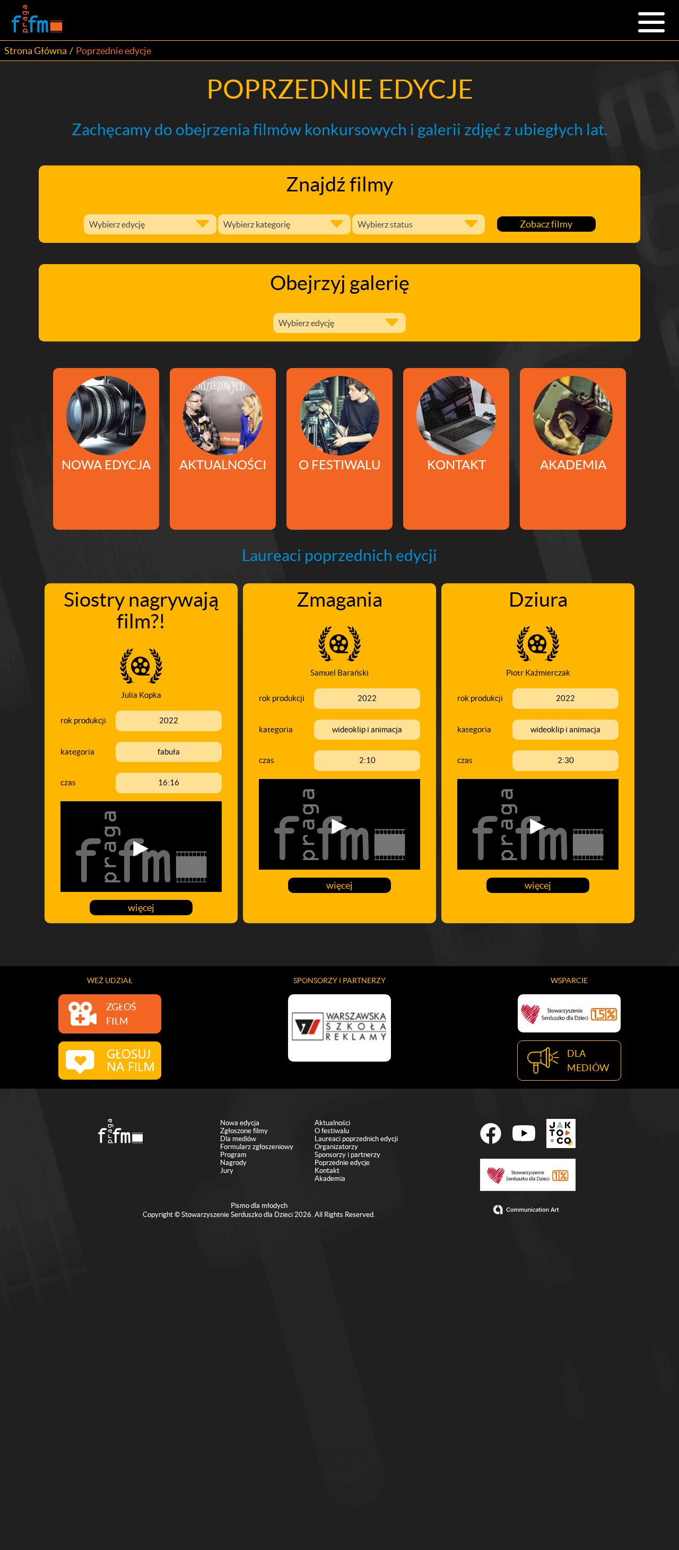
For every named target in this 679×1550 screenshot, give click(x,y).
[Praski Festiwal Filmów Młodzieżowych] (37, 20)
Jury (226, 1171)
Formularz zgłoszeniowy (256, 1147)
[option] (339, 1028)
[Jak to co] (561, 1133)
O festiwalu (332, 1131)
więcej (141, 907)
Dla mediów (238, 1139)
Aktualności (332, 1123)
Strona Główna (35, 50)
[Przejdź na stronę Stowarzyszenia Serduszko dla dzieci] (569, 1013)
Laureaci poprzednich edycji (356, 1139)
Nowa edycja (239, 1123)
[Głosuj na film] (109, 1060)
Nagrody (233, 1163)
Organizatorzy (336, 1147)
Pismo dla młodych (259, 1206)
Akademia (330, 1179)
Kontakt (327, 1171)
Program (233, 1155)
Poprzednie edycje (342, 1163)
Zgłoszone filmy (244, 1131)
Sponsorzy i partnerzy (347, 1155)
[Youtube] (523, 1133)
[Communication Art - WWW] (528, 1210)
